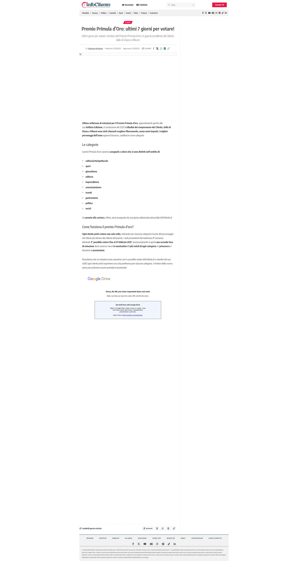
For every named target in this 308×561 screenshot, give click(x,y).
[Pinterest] (219, 13)
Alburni (128, 22)
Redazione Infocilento (95, 48)
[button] (168, 48)
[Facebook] (203, 13)
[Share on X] (157, 48)
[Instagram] (216, 13)
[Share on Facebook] (153, 48)
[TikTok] (222, 13)
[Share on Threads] (165, 48)
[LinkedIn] (225, 13)
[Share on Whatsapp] (161, 48)
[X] (206, 13)
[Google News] (213, 13)
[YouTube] (209, 13)
